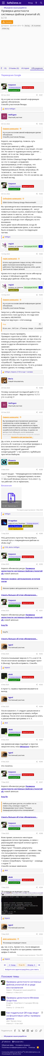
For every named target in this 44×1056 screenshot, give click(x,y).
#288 (41, 470)
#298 (41, 833)
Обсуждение (37, 68)
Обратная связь (8, 1045)
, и (12, 547)
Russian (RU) (18, 1042)
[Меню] (3, 2)
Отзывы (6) (14, 68)
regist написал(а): (10, 259)
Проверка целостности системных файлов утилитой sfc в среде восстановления (23, 984)
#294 (41, 706)
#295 (41, 740)
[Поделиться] (36, 95)
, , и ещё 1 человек (19, 372)
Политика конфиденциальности (14, 1047)
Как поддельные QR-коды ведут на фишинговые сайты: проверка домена (23, 1015)
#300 (41, 934)
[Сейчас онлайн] (6, 678)
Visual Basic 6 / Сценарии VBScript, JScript (22, 1004)
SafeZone (6, 1042)
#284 (41, 254)
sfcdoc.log (5, 28)
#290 (41, 564)
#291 (41, 610)
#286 (41, 388)
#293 (41, 685)
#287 (41, 412)
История (25, 68)
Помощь (31, 1047)
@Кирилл (24, 746)
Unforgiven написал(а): (12, 198)
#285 (41, 295)
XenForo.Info (17, 1054)
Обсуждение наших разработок (24, 990)
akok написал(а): (9, 939)
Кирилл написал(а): (11, 129)
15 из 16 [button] (21, 965)
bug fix (4, 625)
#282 (41, 124)
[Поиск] (41, 2)
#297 (41, 782)
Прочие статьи (16, 1021)
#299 (41, 887)
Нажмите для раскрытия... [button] (22, 437)
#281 (41, 95)
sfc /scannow (36, 26)
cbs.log (27, 26)
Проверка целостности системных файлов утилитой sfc (22, 571)
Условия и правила (23, 1045)
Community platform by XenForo (21, 1052)
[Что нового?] (36, 2)
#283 (41, 194)
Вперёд (31, 965)
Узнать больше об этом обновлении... (19, 595)
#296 (41, 762)
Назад (12, 965)
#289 (41, 533)
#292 (41, 654)
